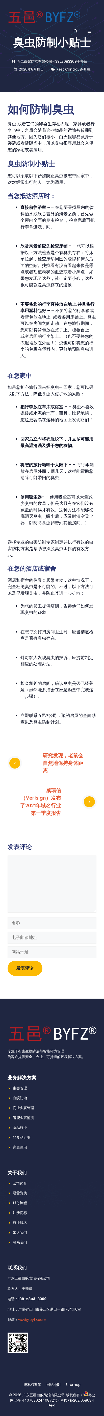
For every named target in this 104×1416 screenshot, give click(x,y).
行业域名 (20, 1222)
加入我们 (20, 1232)
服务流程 (20, 1202)
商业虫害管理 (23, 1107)
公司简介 (20, 1183)
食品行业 (20, 1127)
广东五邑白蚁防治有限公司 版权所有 (51, 1395)
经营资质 (20, 1193)
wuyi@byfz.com (32, 1319)
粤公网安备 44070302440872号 (52, 1397)
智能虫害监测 (23, 1117)
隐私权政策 (32, 1384)
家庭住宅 (20, 1147)
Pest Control (67, 69)
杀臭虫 (85, 69)
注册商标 (20, 1212)
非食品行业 (22, 1137)
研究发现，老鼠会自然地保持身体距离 (63, 763)
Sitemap (73, 1384)
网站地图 (53, 1384)
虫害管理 (20, 1088)
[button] (76, 31)
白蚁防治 (20, 1097)
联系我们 (20, 1242)
